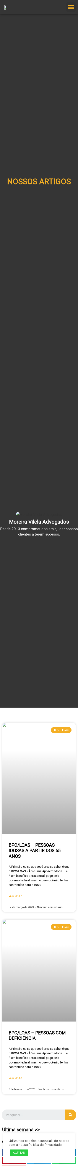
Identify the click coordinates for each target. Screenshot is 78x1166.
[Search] (70, 1115)
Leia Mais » (16, 895)
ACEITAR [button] (19, 1152)
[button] (71, 7)
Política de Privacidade (45, 1145)
